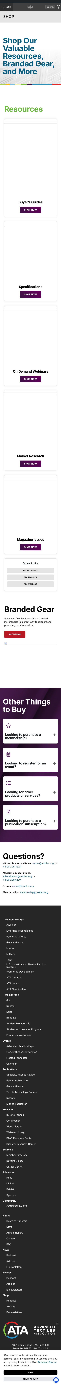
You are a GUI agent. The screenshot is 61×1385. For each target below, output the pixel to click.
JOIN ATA (50, 7)
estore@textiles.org (43, 863)
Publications (10, 1069)
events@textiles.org (23, 886)
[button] (30, 736)
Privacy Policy (30, 1379)
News (6, 1249)
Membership (12, 994)
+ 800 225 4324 (12, 866)
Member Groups (14, 919)
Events (7, 1040)
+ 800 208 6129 (12, 879)
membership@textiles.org (34, 892)
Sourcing (8, 1149)
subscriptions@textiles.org (17, 876)
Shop (6, 1295)
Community (9, 1200)
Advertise (8, 1172)
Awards (7, 1272)
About (6, 1215)
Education (8, 1109)
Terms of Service (47, 1362)
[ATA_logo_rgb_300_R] (30, 1330)
